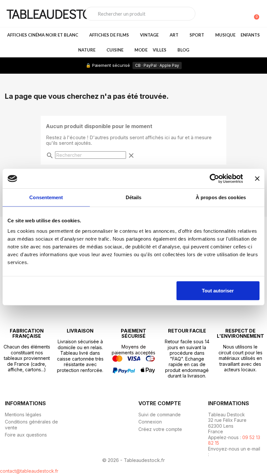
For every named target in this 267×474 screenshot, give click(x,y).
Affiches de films (109, 34)
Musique (225, 34)
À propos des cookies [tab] (221, 197)
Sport (197, 34)
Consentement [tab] (46, 197)
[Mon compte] (243, 14)
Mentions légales (23, 414)
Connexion (150, 421)
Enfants (250, 34)
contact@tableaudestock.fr (29, 471)
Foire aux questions (26, 434)
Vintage (149, 34)
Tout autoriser (218, 290)
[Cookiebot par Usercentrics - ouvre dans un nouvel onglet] (214, 179)
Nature (86, 49)
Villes (159, 49)
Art (174, 34)
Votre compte (159, 403)
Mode (141, 49)
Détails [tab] (134, 197)
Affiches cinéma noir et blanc (42, 34)
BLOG (183, 49)
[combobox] (140, 13)
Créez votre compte (160, 429)
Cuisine (114, 49)
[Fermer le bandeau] (257, 178)
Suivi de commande (159, 414)
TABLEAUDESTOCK (56, 13)
